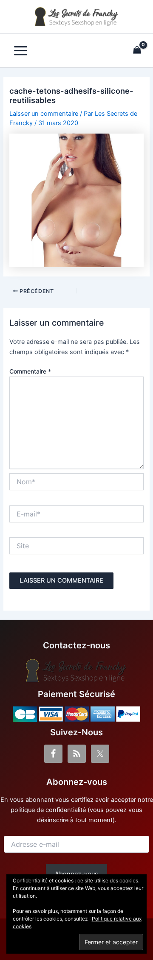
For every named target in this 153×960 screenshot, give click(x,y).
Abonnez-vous (76, 874)
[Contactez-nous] (76, 671)
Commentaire (30, 371)
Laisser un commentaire (43, 113)
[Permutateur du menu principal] (20, 51)
